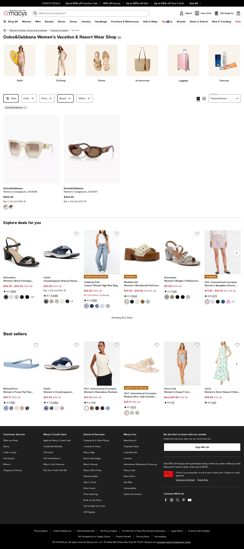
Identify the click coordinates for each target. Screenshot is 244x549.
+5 (72, 301)
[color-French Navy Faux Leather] (183, 297)
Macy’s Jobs (129, 470)
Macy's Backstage (92, 458)
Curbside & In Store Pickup (96, 440)
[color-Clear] (137, 413)
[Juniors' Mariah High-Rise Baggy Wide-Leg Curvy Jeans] (102, 252)
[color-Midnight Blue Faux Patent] (22, 297)
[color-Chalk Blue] (132, 413)
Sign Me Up (202, 447)
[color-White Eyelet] (137, 302)
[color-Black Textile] (67, 301)
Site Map (128, 482)
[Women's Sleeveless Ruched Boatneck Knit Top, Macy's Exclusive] (102, 364)
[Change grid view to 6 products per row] (204, 98)
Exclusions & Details (185, 480)
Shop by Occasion (59, 30)
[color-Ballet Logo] (22, 408)
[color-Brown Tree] (92, 408)
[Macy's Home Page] (15, 13)
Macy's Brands (90, 464)
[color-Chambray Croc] (6, 408)
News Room (129, 476)
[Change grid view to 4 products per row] (198, 99)
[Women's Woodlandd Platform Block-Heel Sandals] (142, 252)
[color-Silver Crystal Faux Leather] (167, 297)
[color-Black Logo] (27, 408)
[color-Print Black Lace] (11, 207)
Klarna (6, 446)
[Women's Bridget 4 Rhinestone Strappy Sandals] (182, 252)
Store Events (89, 488)
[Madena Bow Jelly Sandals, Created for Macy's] (142, 364)
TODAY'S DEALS (50, 3)
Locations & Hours (92, 446)
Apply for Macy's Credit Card (57, 440)
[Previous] (7, 149)
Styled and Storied (132, 494)
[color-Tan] (143, 302)
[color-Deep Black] (218, 302)
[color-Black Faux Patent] (27, 297)
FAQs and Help (10, 440)
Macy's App (88, 452)
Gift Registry (89, 512)
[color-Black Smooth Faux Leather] (6, 297)
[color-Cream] (6, 207)
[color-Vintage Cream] (86, 408)
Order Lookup (9, 452)
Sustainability (130, 488)
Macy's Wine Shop (92, 470)
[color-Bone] (127, 302)
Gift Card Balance (51, 458)
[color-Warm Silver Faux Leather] (17, 297)
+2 (233, 302)
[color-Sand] (51, 301)
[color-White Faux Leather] (11, 297)
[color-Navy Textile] (46, 301)
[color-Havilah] (102, 306)
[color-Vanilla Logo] (17, 408)
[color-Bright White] (212, 302)
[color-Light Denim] (148, 302)
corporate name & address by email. (174, 542)
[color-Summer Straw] (207, 302)
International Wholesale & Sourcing (140, 464)
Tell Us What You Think (94, 506)
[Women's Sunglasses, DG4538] (31, 149)
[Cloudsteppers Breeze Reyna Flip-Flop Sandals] (61, 252)
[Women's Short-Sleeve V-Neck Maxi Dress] (222, 364)
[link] (31, 198)
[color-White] (57, 408)
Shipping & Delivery (12, 470)
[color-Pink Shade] (228, 302)
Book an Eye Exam (92, 500)
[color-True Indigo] (223, 302)
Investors (128, 458)
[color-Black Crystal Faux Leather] (177, 297)
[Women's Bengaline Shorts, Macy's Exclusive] (222, 252)
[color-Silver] (57, 301)
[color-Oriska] (108, 306)
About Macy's (130, 440)
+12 (32, 297)
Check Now (202, 480)
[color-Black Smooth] (132, 302)
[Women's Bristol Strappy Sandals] (21, 252)
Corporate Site (130, 452)
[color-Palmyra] (92, 306)
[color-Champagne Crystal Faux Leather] (172, 297)
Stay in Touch (89, 482)
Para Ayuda (8, 458)
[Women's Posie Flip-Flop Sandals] (21, 364)
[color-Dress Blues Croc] (11, 408)
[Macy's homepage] (5, 31)
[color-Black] (51, 408)
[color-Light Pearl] (127, 413)
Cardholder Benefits (52, 446)
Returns (6, 464)
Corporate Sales (131, 446)
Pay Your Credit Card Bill (55, 470)
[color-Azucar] (86, 306)
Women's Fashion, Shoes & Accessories (28, 30)
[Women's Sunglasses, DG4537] (92, 149)
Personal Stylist (90, 476)
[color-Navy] (46, 408)
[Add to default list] (77, 234)
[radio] (6, 207)
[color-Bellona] (97, 306)
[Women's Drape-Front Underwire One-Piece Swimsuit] (182, 364)
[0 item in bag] (238, 13)
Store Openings (90, 494)
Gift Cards (48, 452)
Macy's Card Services (53, 464)
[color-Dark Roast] (102, 408)
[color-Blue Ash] (108, 408)
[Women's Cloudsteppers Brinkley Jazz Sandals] (61, 364)
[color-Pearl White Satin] (188, 297)
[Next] (55, 149)
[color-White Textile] (62, 301)
